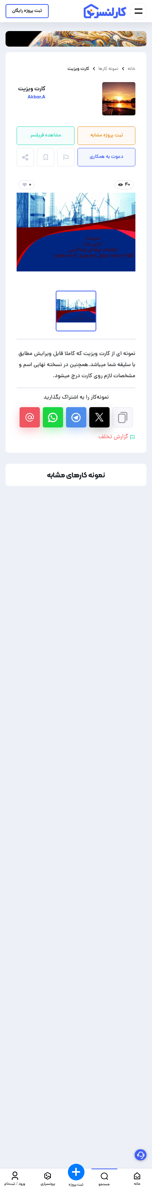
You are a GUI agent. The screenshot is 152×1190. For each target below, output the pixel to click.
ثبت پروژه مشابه (106, 135)
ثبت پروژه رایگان (27, 10)
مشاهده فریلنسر (45, 135)
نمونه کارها (108, 69)
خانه (131, 69)
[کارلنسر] (105, 11)
